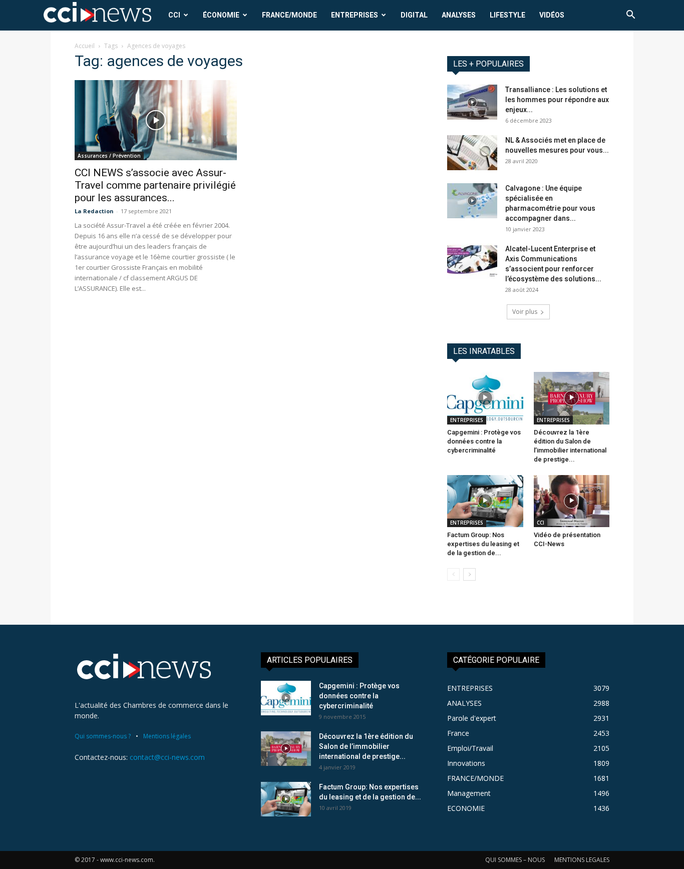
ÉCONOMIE (221, 15)
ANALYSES (459, 15)
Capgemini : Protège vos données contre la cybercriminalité (484, 441)
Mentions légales (167, 736)
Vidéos (551, 15)
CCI (174, 15)
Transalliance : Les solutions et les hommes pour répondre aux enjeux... (557, 100)
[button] (630, 16)
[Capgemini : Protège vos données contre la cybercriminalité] (485, 398)
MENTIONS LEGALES (581, 859)
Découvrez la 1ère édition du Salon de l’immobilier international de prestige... (366, 746)
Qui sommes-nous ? (103, 736)
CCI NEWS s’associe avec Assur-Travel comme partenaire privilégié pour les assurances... (155, 185)
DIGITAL (414, 15)
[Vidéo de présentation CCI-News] (572, 501)
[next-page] (469, 574)
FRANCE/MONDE (289, 15)
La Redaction (94, 211)
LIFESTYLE (507, 15)
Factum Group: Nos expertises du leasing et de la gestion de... (483, 544)
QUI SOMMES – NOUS (515, 859)
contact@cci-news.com (167, 757)
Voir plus (524, 311)
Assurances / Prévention (109, 155)
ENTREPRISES (354, 15)
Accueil (85, 46)
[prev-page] (453, 574)
